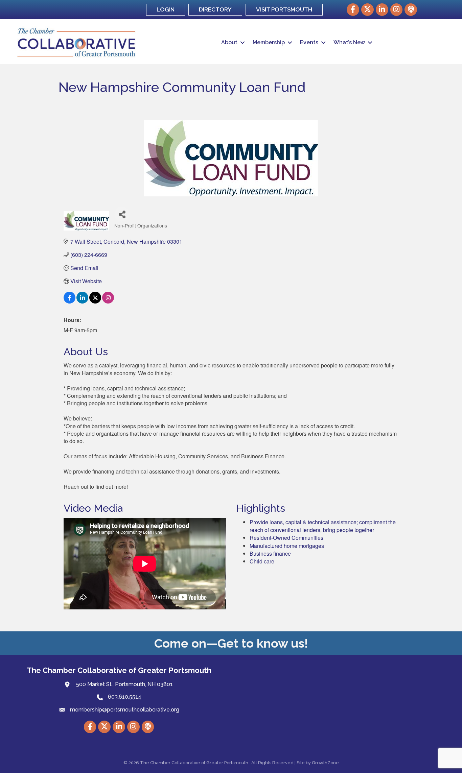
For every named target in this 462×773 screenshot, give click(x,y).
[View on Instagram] (108, 301)
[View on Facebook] (69, 301)
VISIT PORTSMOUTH (284, 9)
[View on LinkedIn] (82, 301)
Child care (262, 561)
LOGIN (166, 9)
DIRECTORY (215, 9)
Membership (269, 42)
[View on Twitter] (95, 301)
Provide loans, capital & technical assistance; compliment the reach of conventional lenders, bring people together (323, 526)
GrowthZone (325, 762)
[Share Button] (122, 214)
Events (309, 42)
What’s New (349, 42)
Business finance (270, 553)
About (229, 42)
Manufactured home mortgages (287, 546)
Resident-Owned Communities (286, 537)
